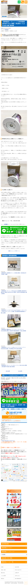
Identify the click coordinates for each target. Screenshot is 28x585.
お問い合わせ (17, 575)
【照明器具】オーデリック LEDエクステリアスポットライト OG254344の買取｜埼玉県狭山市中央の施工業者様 (14, 340)
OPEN (25, 2)
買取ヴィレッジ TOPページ (14, 250)
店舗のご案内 (3, 569)
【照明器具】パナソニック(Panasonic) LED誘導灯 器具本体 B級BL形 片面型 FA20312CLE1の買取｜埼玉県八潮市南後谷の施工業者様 (14, 285)
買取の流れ (3, 572)
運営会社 (2, 578)
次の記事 (20, 371)
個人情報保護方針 (18, 578)
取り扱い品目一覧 (18, 569)
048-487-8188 (14, 413)
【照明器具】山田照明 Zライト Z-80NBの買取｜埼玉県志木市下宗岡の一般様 (14, 266)
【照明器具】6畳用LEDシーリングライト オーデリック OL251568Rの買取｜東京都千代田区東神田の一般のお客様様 (14, 322)
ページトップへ (25, 582)
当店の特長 (17, 567)
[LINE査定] (14, 233)
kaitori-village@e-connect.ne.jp (8, 440)
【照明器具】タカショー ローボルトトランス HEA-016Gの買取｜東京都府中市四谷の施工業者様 (14, 358)
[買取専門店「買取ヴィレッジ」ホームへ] (4, 3)
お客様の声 (17, 572)
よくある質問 (3, 575)
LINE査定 (19, 2)
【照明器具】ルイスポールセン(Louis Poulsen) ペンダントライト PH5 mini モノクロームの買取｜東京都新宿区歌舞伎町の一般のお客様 (14, 304)
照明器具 (7, 29)
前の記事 (8, 371)
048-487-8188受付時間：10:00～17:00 (22, 2)
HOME (2, 567)
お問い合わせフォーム (14, 417)
